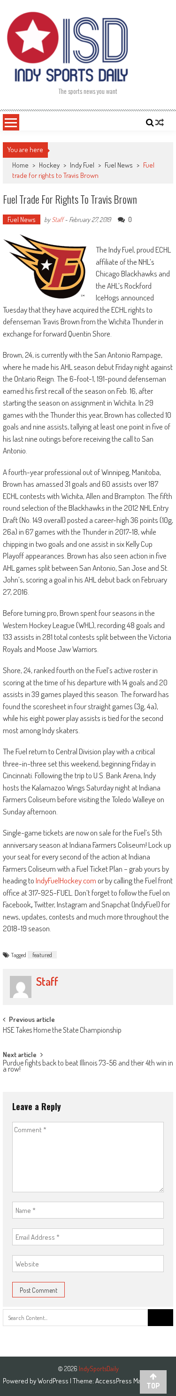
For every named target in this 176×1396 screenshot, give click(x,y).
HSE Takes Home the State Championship (62, 1031)
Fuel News (119, 165)
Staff (57, 219)
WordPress (54, 1380)
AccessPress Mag (119, 1380)
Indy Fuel (82, 165)
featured (42, 955)
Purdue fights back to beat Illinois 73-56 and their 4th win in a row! (88, 1067)
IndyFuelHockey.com (66, 880)
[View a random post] (159, 122)
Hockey (49, 165)
